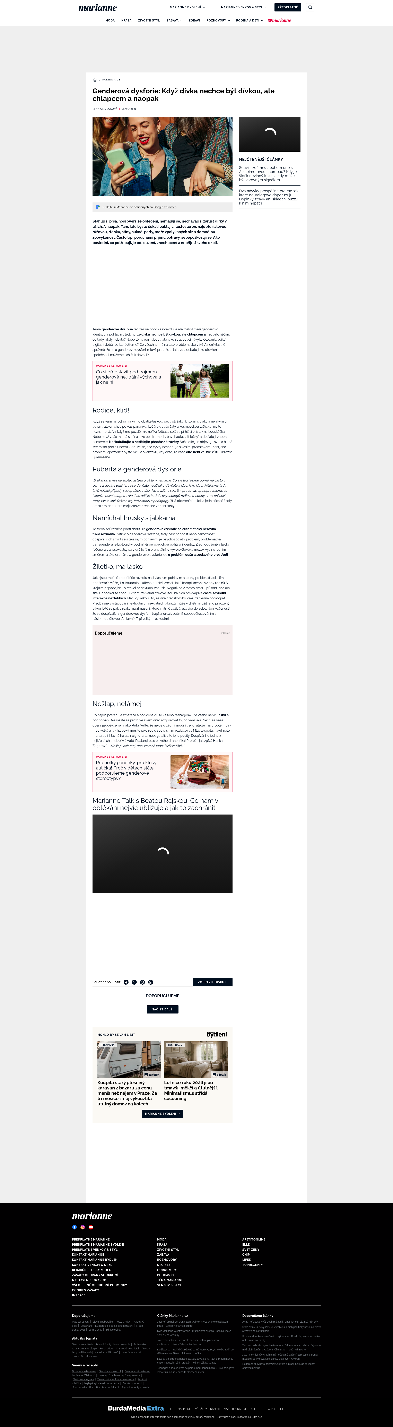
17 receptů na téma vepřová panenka (119, 1375)
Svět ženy (251, 1249)
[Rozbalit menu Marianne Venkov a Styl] (264, 7)
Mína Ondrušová (105, 108)
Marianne (184, 1409)
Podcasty (165, 1275)
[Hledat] (310, 7)
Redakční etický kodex (91, 1270)
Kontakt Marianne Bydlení (95, 1259)
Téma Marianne (170, 1280)
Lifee (246, 1259)
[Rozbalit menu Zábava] (180, 20)
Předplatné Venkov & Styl (95, 1249)
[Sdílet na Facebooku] (126, 982)
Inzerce (79, 1295)
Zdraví (194, 20)
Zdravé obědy (113, 1329)
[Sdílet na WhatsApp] (150, 982)
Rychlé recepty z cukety (136, 1387)
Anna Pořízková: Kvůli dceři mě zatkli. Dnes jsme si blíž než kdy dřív (280, 1321)
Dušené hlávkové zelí (84, 1371)
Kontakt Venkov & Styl (92, 1265)
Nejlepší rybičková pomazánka (101, 1383)
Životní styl (149, 20)
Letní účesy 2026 (131, 1352)
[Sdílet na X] (134, 982)
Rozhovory (216, 20)
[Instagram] (82, 1227)
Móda (110, 20)
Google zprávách (165, 207)
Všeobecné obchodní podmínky (99, 1285)
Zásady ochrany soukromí (95, 1275)
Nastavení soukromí (90, 1280)
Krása (126, 20)
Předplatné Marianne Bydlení (98, 1244)
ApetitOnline (253, 1239)
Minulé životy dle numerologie (113, 1344)
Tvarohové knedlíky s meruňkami (115, 1379)
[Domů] (101, 7)
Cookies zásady (85, 1290)
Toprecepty (252, 1265)
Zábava (173, 20)
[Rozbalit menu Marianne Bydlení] (202, 7)
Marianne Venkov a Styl (242, 7)
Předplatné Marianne (91, 1239)
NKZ (226, 1409)
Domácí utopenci (132, 1383)
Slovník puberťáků (103, 1321)
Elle (246, 1244)
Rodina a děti (247, 20)
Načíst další (163, 1009)
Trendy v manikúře (82, 1344)
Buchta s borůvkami (107, 1387)
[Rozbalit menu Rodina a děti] (261, 20)
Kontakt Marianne (88, 1254)
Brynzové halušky (83, 1387)
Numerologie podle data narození (114, 1325)
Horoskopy (167, 1270)
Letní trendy (95, 1329)
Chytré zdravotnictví (127, 1348)
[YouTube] (90, 1227)
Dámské (215, 1409)
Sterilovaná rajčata (83, 1379)
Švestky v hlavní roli (110, 1371)
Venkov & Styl (169, 1285)
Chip (246, 1254)
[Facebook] (74, 1227)
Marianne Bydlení (185, 7)
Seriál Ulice (106, 1348)
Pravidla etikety (80, 1321)
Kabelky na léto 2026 (106, 1352)
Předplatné (288, 7)
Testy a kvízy (123, 1321)
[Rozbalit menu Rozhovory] (228, 20)
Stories (164, 1265)
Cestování (86, 1325)
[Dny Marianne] (279, 20)
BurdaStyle (240, 1409)
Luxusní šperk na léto (85, 1356)
